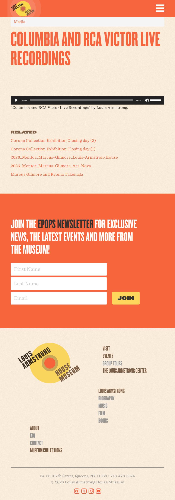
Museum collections (46, 450)
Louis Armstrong (111, 390)
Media (19, 22)
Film (101, 413)
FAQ (32, 435)
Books (103, 420)
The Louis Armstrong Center (125, 370)
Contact (36, 443)
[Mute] (147, 100)
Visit (106, 348)
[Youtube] (98, 491)
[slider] (156, 100)
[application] (87, 100)
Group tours (112, 363)
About (34, 428)
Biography (106, 398)
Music (103, 405)
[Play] (16, 100)
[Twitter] (84, 491)
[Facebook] (76, 491)
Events (108, 355)
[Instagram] (91, 491)
